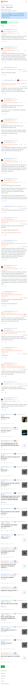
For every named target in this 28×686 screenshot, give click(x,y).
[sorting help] (14, 25)
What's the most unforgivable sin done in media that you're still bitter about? (13, 221)
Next (3, 666)
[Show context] (17, 33)
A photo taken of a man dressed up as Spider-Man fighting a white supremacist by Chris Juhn (13, 84)
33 (2, 530)
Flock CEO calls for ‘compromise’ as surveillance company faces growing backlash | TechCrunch (13, 332)
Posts (16, 22)
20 (2, 543)
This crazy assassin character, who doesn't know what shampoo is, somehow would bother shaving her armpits (13, 367)
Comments (10, 22)
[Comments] (24, 445)
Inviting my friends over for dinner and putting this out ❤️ (13, 314)
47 (2, 517)
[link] (19, 33)
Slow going (19, 69)
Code (2, 681)
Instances (3, 676)
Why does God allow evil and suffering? (9, 102)
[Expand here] (24, 419)
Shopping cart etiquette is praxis (8, 33)
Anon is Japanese (18, 383)
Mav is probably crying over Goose (8, 401)
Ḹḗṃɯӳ (5, 1)
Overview (4, 22)
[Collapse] (2, 30)
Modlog (3, 673)
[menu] (26, 1)
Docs (2, 678)
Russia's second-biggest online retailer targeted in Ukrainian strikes (12, 295)
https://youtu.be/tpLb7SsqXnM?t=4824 (11, 232)
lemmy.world (3, 419)
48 (2, 583)
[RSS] (16, 25)
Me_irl (2, 208)
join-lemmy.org (4, 683)
